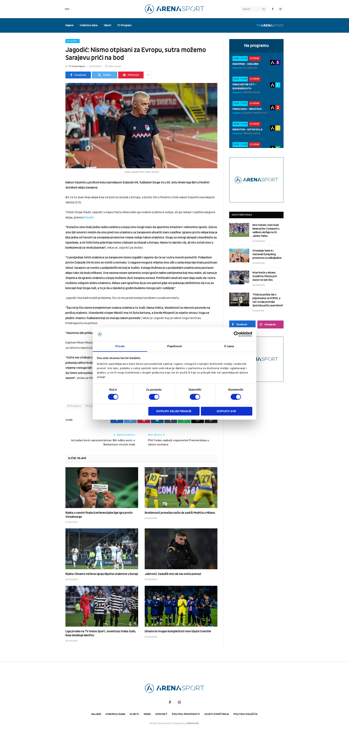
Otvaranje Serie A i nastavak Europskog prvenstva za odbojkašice (267, 254)
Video (147, 714)
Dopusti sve (226, 411)
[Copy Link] (52, 247)
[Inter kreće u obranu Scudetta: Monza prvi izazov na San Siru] (239, 277)
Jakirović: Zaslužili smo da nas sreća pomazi (173, 574)
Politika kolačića (245, 714)
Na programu (256, 45)
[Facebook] (52, 192)
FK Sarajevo (74, 406)
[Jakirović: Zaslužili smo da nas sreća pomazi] (181, 548)
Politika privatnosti (186, 714)
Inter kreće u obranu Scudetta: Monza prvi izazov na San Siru (264, 276)
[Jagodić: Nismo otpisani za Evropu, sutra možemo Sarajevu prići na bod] (141, 125)
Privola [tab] (120, 346)
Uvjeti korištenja (216, 714)
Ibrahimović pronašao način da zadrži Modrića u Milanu (180, 513)
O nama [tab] (229, 346)
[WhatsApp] (52, 238)
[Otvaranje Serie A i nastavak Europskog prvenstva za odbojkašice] (239, 255)
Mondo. (89, 217)
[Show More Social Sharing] (148, 75)
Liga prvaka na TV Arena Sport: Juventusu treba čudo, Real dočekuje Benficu (100, 633)
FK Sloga (91, 406)
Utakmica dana (89, 25)
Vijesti (107, 25)
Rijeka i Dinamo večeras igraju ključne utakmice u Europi (101, 574)
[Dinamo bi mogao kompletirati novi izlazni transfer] (181, 606)
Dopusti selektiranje (174, 411)
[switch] (154, 397)
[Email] (52, 229)
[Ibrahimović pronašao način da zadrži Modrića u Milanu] (181, 487)
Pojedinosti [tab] (174, 346)
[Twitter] (52, 201)
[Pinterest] (52, 220)
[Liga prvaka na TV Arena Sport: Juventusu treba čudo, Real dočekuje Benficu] (101, 606)
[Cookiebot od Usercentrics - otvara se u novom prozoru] (236, 334)
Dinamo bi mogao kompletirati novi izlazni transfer (178, 631)
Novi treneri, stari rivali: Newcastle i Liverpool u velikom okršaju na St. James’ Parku (265, 231)
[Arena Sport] (174, 9)
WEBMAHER (192, 723)
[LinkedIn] (52, 210)
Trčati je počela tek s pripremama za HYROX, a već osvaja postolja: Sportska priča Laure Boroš (267, 300)
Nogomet (72, 41)
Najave (69, 25)
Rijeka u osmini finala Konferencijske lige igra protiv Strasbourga (99, 515)
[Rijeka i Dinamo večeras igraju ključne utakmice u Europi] (101, 548)
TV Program (124, 25)
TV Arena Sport (77, 66)
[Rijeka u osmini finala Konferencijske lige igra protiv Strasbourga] (101, 487)
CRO (67, 9)
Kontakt (161, 714)
